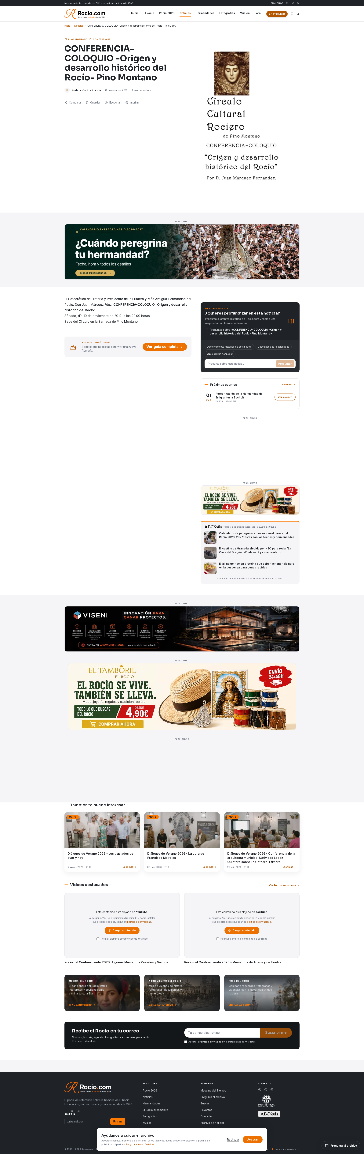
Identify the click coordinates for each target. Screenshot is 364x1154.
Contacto (206, 1116)
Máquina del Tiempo (213, 1090)
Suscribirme (276, 1032)
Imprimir (134, 102)
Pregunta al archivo (213, 1097)
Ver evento (287, 398)
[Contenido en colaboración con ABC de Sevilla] (269, 1114)
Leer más (128, 867)
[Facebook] (287, 3)
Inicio (135, 13)
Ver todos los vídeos (282, 885)
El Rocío (149, 13)
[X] (292, 3)
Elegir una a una (134, 1144)
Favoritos (206, 1109)
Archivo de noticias (212, 1122)
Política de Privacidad (211, 1041)
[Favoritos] (292, 14)
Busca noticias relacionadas (273, 346)
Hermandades (205, 13)
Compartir (75, 102)
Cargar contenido (124, 931)
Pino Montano (78, 39)
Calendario (286, 384)
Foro (258, 13)
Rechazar (233, 1139)
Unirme (117, 1121)
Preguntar (285, 363)
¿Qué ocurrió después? (220, 354)
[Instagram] (298, 3)
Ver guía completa (162, 347)
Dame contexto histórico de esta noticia (229, 346)
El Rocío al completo (155, 1109)
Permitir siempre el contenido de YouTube (124, 938)
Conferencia (102, 39)
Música (245, 13)
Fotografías (227, 13)
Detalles (149, 1144)
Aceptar (252, 1139)
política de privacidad (139, 921)
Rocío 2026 (167, 13)
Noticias (185, 13)
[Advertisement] (250, 447)
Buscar (205, 1103)
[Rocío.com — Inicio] (84, 14)
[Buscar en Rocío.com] (298, 14)
